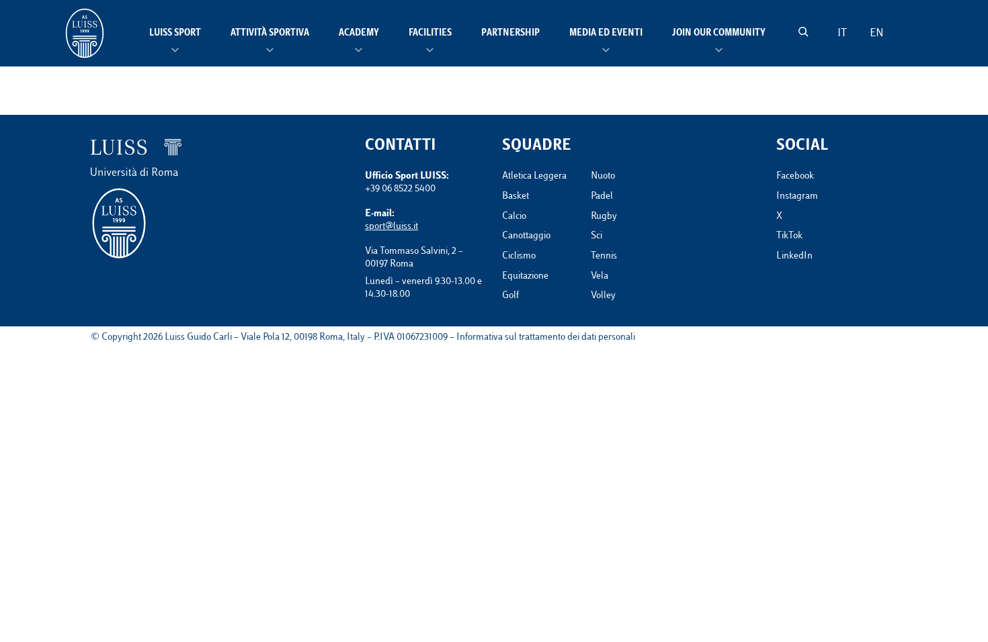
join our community (719, 34)
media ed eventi (606, 34)
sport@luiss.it (391, 227)
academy (359, 34)
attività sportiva (270, 34)
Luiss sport (175, 34)
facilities (430, 34)
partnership (510, 34)
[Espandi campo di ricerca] (803, 32)
